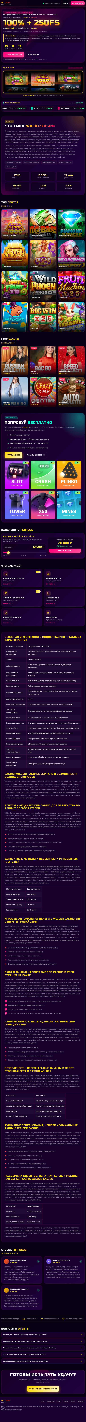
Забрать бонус (12, 54)
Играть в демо (13, 455)
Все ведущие (7, 343)
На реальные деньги (35, 455)
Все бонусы (33, 54)
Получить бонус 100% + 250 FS (43, 1389)
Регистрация (77, 3)
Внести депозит (65, 550)
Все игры (5, 206)
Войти (65, 3)
